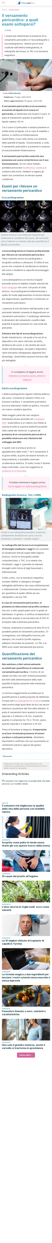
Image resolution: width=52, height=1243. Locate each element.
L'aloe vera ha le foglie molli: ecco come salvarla (25, 908)
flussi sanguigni (9, 287)
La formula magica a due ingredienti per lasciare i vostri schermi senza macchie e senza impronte (26, 977)
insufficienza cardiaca (33, 167)
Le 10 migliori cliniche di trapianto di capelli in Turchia (23, 942)
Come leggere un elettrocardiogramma (27, 486)
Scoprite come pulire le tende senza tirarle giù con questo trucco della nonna (26, 844)
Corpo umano (14, 10)
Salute (4, 10)
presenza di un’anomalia (14, 471)
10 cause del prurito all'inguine (20, 876)
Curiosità (6, 840)
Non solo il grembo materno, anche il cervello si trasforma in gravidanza (23, 1047)
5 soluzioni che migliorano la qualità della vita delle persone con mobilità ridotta (23, 808)
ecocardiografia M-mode (26, 700)
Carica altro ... (26, 1055)
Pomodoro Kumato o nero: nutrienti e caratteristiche (24, 1013)
